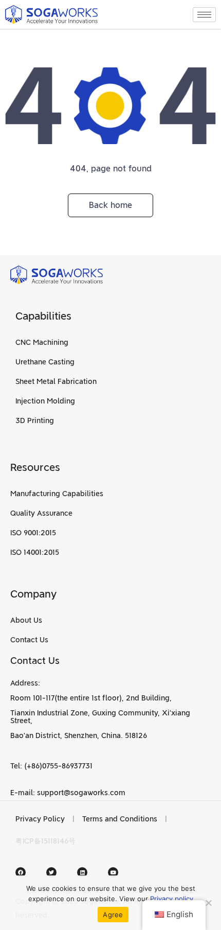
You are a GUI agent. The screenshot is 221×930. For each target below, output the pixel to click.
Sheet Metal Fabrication (56, 381)
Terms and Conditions (119, 819)
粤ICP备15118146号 (45, 841)
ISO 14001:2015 (34, 552)
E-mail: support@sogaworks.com (67, 792)
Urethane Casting (45, 362)
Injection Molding (45, 401)
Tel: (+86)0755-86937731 (51, 766)
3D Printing (34, 420)
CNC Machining (41, 342)
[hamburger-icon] (204, 14)
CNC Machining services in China (134, 841)
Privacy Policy (40, 819)
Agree (113, 914)
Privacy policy (171, 898)
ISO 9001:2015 (33, 533)
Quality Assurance (41, 513)
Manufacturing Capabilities (56, 493)
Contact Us (29, 640)
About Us (26, 620)
